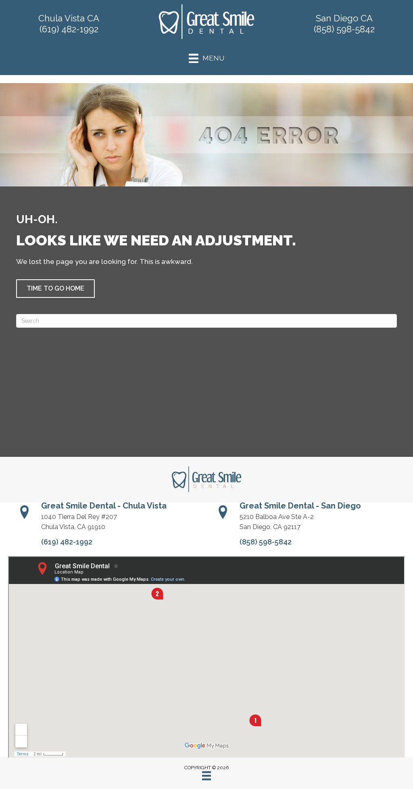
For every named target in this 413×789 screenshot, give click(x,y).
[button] (55, 288)
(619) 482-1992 (69, 29)
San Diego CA (344, 18)
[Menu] (206, 775)
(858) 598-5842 (344, 29)
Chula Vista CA (68, 18)
